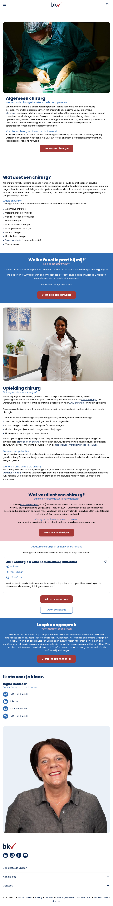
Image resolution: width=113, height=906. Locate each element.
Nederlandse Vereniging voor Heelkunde (76, 444)
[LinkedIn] (5, 855)
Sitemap (56, 901)
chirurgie (10, 113)
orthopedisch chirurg (28, 441)
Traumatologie (13, 240)
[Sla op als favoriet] (105, 561)
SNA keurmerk (101, 897)
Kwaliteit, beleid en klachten (70, 897)
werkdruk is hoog (12, 472)
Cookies (49, 897)
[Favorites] (107, 4)
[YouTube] (25, 855)
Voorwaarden (25, 897)
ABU (89, 897)
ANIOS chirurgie (89, 399)
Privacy (38, 897)
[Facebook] (18, 855)
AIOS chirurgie (76, 402)
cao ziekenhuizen (29, 504)
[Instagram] (12, 855)
